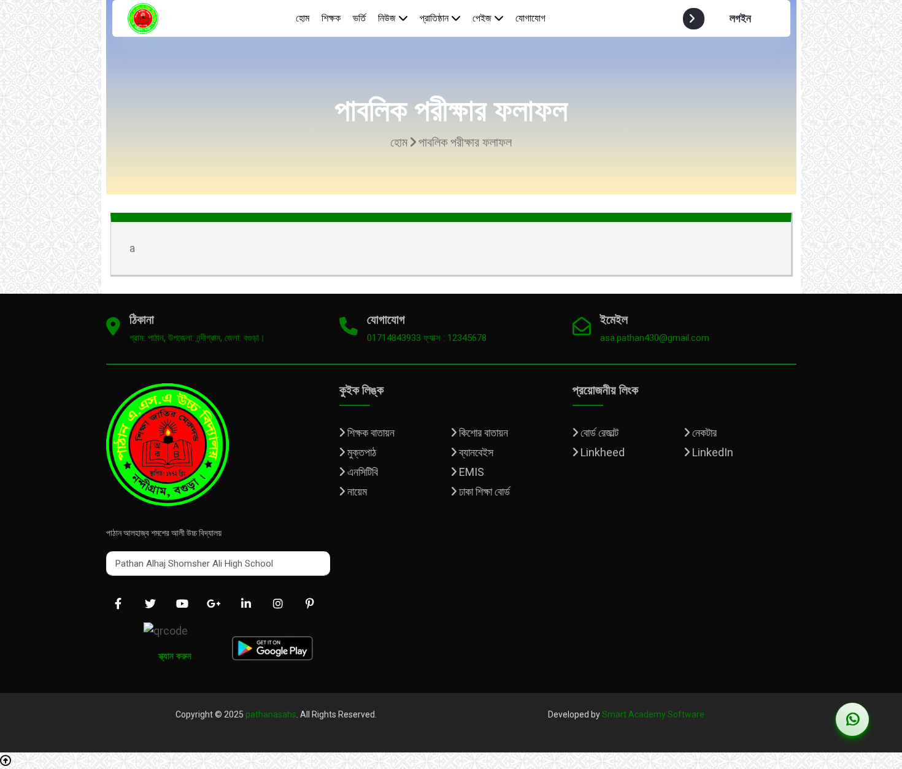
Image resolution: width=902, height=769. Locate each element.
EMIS (470, 471)
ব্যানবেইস (475, 452)
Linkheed (601, 452)
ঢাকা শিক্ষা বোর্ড (483, 491)
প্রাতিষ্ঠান (434, 18)
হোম (302, 18)
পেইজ (481, 18)
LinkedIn (711, 452)
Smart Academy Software (653, 714)
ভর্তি (359, 18)
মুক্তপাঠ (360, 452)
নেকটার (703, 432)
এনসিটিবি (361, 471)
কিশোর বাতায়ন (482, 432)
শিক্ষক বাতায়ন (370, 432)
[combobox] (218, 563)
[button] (729, 18)
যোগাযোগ (530, 18)
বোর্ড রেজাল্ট (598, 432)
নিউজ (387, 18)
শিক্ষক (331, 18)
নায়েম (356, 491)
